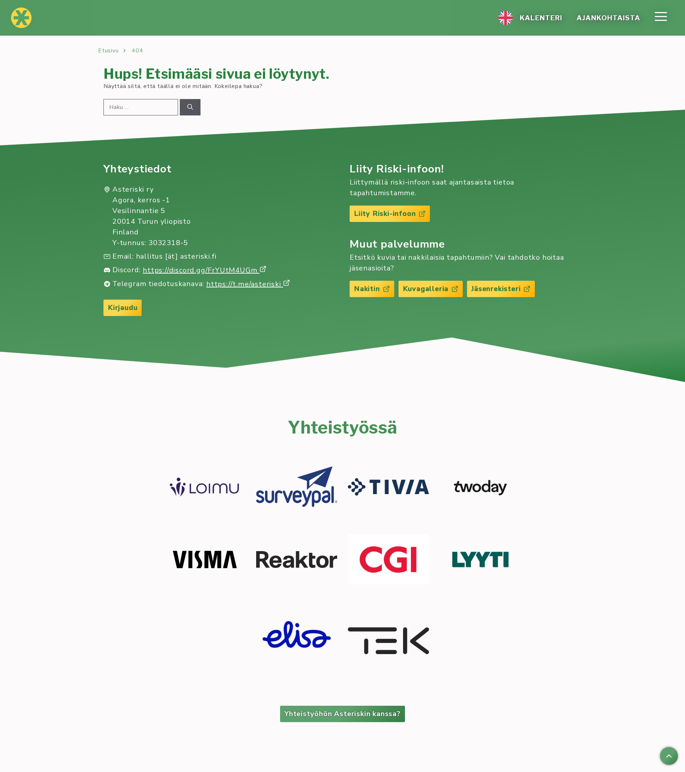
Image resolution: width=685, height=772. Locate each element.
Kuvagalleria (426, 289)
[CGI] (388, 560)
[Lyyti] (480, 560)
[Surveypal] (297, 488)
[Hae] (190, 107)
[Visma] (204, 561)
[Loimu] (204, 488)
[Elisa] (297, 642)
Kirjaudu (122, 307)
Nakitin (367, 289)
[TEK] (388, 642)
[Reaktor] (297, 560)
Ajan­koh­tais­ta (608, 18)
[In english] (505, 18)
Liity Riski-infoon (385, 213)
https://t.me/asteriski (244, 284)
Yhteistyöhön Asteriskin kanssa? (342, 714)
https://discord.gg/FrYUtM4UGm (201, 270)
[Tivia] (388, 488)
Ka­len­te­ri (541, 18)
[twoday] (480, 487)
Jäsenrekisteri (496, 289)
